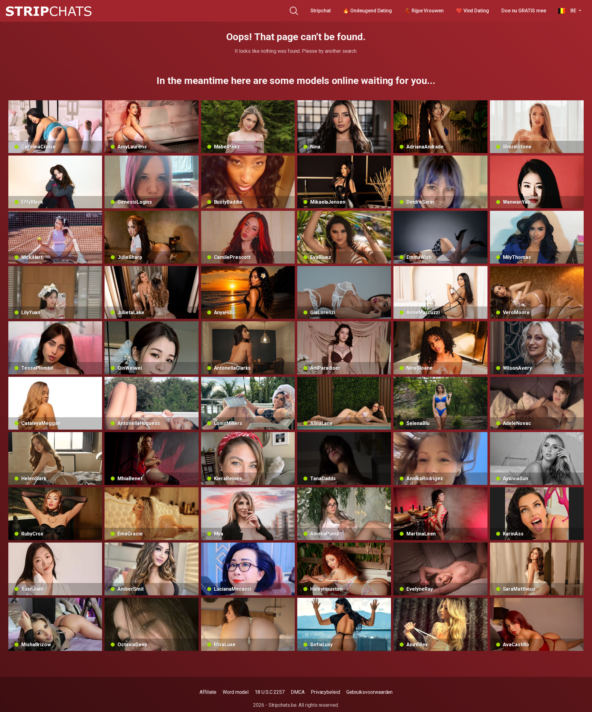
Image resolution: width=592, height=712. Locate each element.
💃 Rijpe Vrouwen (424, 11)
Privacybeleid (325, 692)
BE (571, 11)
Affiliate (207, 692)
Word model (236, 692)
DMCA (298, 692)
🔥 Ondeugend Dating (367, 11)
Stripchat (320, 11)
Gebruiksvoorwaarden (369, 692)
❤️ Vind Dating (472, 11)
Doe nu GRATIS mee (523, 11)
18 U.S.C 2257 (270, 692)
